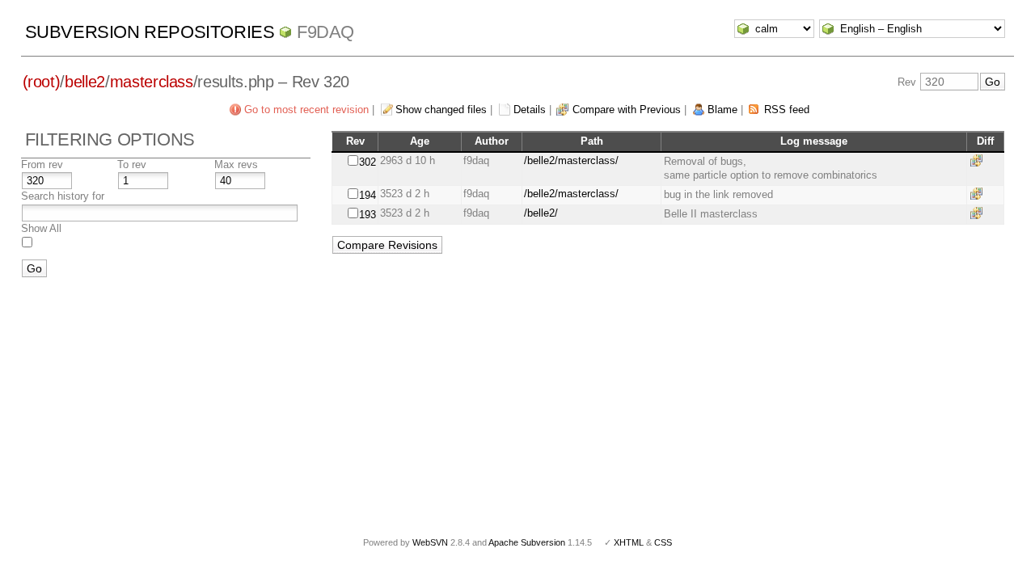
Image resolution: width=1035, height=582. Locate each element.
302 (367, 162)
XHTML (629, 542)
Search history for (62, 196)
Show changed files (441, 109)
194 (367, 195)
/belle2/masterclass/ (571, 160)
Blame (722, 109)
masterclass (151, 82)
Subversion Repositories (150, 32)
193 (367, 215)
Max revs (236, 164)
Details (529, 109)
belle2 (85, 82)
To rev (131, 164)
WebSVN (430, 542)
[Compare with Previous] (979, 160)
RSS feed (786, 109)
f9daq (325, 32)
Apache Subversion (526, 542)
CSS (663, 542)
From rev (42, 164)
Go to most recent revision (306, 109)
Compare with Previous (626, 109)
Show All (41, 228)
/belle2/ (541, 213)
